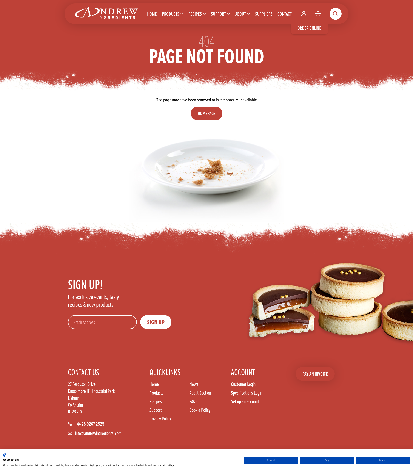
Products (156, 392)
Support (155, 410)
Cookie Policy (200, 410)
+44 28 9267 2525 (89, 423)
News (194, 384)
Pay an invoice (315, 373)
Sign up (156, 322)
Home (154, 384)
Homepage (207, 113)
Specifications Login (246, 392)
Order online (309, 27)
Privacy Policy (160, 418)
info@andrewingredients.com (98, 433)
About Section (200, 392)
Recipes (155, 401)
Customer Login (243, 384)
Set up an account (245, 401)
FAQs (193, 401)
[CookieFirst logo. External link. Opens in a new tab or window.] (4, 455)
